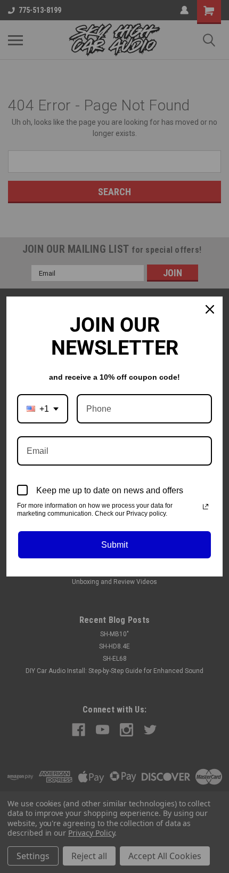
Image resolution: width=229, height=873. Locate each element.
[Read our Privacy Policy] (205, 506)
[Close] (210, 309)
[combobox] (42, 408)
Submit (114, 544)
